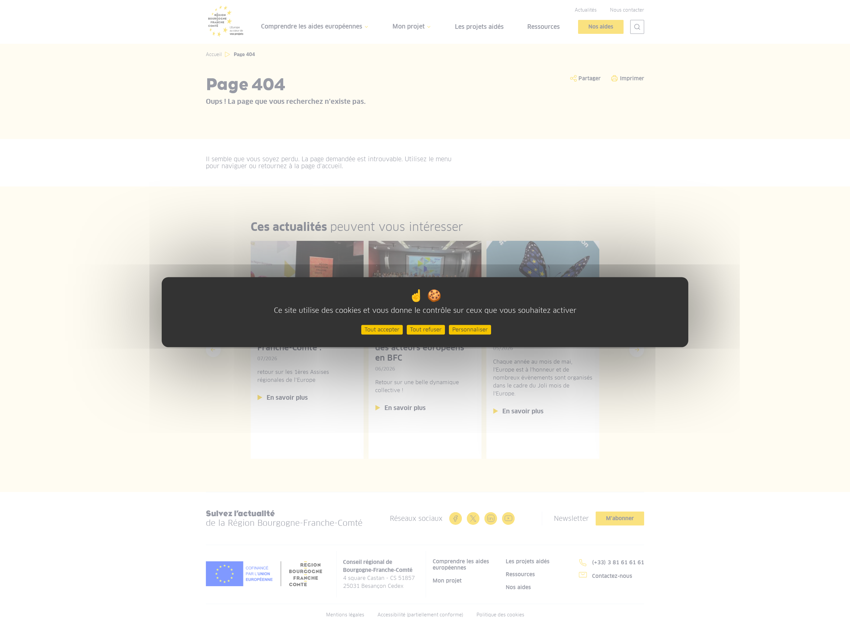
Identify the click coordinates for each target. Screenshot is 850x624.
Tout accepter (382, 329)
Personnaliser (470, 329)
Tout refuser (426, 329)
